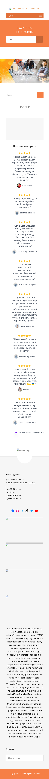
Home (19, 32)
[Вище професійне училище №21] (25, 9)
